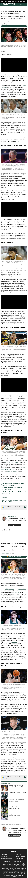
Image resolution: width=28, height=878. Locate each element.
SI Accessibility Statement (6, 858)
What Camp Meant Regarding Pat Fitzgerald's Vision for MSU (14, 492)
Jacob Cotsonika (4, 21)
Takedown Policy (4, 856)
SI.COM (2, 1)
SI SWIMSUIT (11, 1)
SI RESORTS (22, 1)
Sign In (24, 4)
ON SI (6, 1)
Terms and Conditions (20, 856)
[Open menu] (2, 4)
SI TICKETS (17, 1)
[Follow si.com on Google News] (25, 507)
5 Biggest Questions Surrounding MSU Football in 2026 (12, 488)
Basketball (7, 844)
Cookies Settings (19, 858)
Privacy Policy (4, 854)
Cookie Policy (18, 854)
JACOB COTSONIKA (12, 516)
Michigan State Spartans (7, 54)
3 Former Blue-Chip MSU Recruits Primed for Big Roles (14, 497)
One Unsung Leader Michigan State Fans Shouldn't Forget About (13, 484)
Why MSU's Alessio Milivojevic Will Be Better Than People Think (14, 501)
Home (2, 844)
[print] (9, 530)
